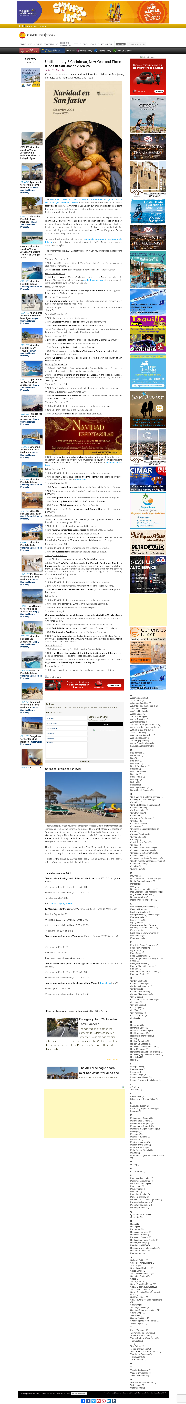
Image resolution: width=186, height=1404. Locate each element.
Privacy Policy (136, 1393)
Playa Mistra (105, 983)
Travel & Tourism (91, 44)
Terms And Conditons (122, 1393)
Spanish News (26, 44)
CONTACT (28, 26)
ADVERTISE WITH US (41, 26)
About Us (150, 1393)
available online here (93, 280)
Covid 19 (38, 44)
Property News (51, 44)
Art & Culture (107, 44)
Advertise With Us (160, 1393)
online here (80, 479)
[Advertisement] (84, 1113)
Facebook (84, 761)
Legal (144, 1393)
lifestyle (77, 44)
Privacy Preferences (78, 1394)
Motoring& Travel (64, 44)
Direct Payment (109, 1393)
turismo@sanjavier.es (62, 903)
